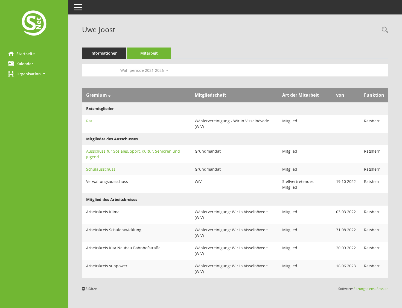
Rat (89, 120)
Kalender (24, 63)
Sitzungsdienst (371, 288)
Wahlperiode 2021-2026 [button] (142, 70)
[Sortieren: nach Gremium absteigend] (109, 95)
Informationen (104, 53)
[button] (34, 74)
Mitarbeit (149, 53)
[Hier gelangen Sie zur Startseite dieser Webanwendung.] (34, 24)
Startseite (25, 53)
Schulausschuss (100, 169)
